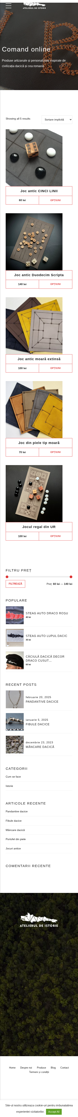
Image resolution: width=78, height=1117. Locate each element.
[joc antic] (39, 157)
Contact (62, 993)
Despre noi (22, 993)
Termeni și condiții (15, 998)
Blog (50, 993)
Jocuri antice (13, 848)
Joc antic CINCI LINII (39, 191)
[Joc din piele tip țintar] (39, 325)
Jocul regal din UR (39, 527)
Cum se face (13, 776)
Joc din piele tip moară (39, 443)
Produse (38, 993)
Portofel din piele (16, 839)
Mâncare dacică (40, 746)
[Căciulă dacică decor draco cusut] (15, 660)
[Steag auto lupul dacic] (15, 638)
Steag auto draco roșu (47, 613)
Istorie (9, 785)
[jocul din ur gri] (39, 493)
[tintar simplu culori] (39, 409)
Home (7, 993)
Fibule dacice (38, 724)
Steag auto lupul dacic (46, 635)
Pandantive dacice (42, 701)
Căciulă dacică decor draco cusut (45, 658)
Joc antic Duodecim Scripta (39, 275)
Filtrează (15, 584)
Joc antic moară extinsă (39, 359)
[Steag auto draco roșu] (15, 615)
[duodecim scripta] (39, 241)
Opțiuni (55, 200)
